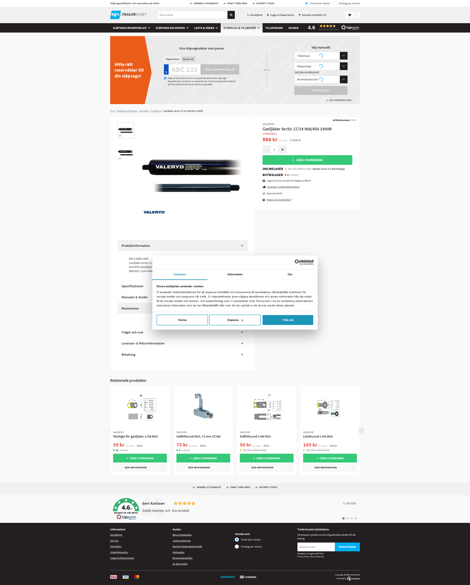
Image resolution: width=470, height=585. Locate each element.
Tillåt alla (288, 319)
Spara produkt (274, 193)
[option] (126, 130)
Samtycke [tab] (180, 274)
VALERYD (268, 124)
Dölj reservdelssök (340, 100)
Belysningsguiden (182, 534)
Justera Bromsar (182, 540)
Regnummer (172, 59)
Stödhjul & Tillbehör (239, 28)
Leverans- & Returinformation (143, 343)
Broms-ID (188, 59)
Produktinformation (136, 245)
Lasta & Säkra (204, 28)
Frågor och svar (133, 332)
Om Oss (114, 540)
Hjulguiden (179, 552)
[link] (235, 509)
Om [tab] (290, 274)
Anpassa (232, 319)
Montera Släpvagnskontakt (187, 546)
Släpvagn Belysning (170, 28)
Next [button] (361, 430)
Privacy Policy (303, 556)
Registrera (347, 547)
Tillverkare (274, 28)
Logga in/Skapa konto (282, 15)
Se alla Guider (180, 564)
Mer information (136, 467)
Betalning (128, 354)
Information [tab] (235, 274)
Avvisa (182, 319)
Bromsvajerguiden (183, 558)
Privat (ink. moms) (320, 3)
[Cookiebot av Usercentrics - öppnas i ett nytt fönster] (297, 262)
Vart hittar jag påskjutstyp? (307, 72)
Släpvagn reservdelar (129, 28)
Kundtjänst (256, 15)
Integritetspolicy (119, 552)
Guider (293, 28)
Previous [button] (108, 430)
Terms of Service (317, 556)
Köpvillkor (116, 546)
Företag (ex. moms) (349, 3)
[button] (332, 27)
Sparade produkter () (314, 15)
